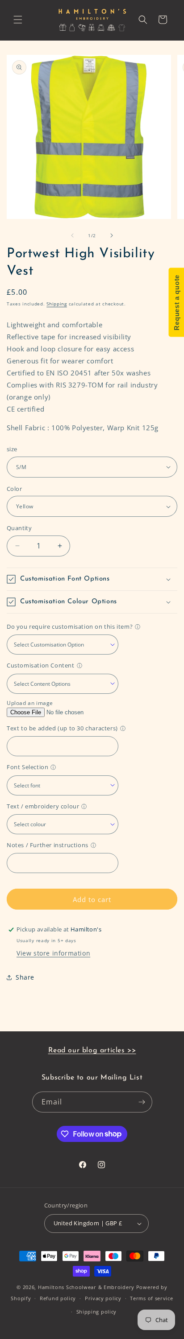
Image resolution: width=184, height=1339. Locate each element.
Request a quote (176, 302)
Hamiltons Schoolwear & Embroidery (86, 1287)
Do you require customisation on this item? (70, 626)
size (12, 449)
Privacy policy (103, 1298)
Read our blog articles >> (92, 1050)
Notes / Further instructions (47, 845)
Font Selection (27, 767)
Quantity (19, 528)
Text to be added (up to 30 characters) (62, 728)
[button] (18, 19)
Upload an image (30, 703)
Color (14, 489)
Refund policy (58, 1298)
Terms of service (151, 1298)
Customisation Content (41, 665)
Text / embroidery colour (43, 806)
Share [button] (25, 977)
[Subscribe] (142, 1102)
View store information (53, 953)
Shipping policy (96, 1311)
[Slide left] (72, 235)
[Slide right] (111, 235)
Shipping (56, 304)
